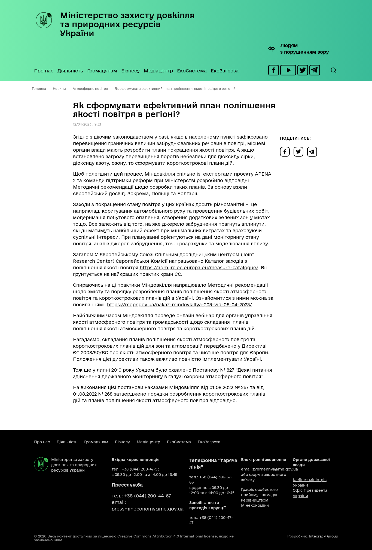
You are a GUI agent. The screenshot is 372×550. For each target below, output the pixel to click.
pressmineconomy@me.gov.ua (148, 508)
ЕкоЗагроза (225, 70)
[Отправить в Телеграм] (313, 151)
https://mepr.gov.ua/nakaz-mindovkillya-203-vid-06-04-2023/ (179, 304)
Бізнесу (130, 70)
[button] (333, 70)
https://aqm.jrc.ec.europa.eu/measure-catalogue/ (199, 267)
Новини (59, 88)
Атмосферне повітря (90, 88)
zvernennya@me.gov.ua (275, 469)
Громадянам (102, 70)
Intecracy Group (323, 536)
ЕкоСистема (192, 70)
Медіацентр (158, 70)
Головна (39, 88)
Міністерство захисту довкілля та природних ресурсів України (127, 24)
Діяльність (70, 70)
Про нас (43, 70)
